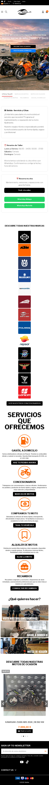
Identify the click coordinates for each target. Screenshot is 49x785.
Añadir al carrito (25, 731)
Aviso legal (17, 1)
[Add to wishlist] (21, 719)
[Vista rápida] (27, 719)
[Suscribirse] (45, 751)
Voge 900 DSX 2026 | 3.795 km (24, 722)
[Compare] (24, 719)
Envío (10, 1)
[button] (21, 736)
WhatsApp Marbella (24, 205)
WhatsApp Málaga (24, 199)
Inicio (23, 1)
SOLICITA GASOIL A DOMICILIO (22, 50)
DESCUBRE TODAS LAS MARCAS (22, 46)
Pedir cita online (24, 190)
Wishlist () (17, 3)
